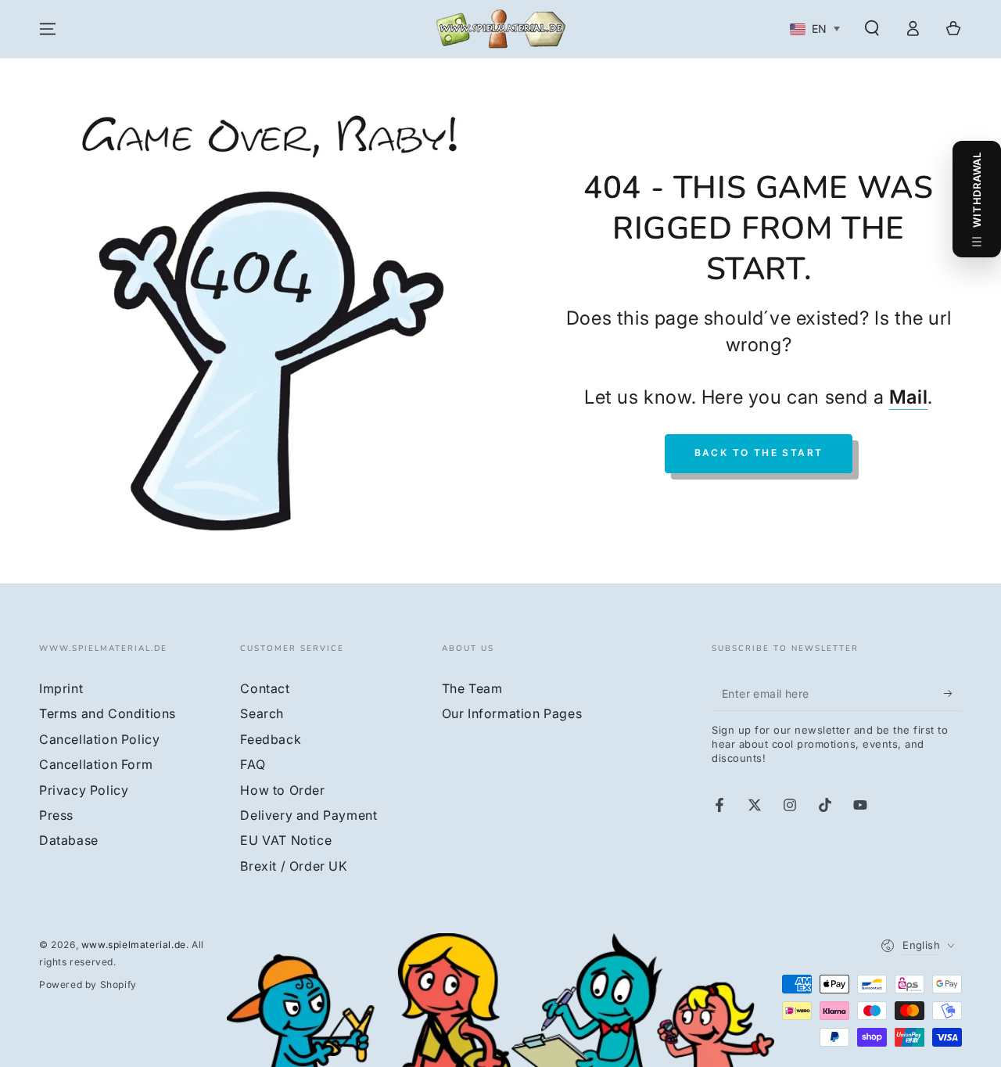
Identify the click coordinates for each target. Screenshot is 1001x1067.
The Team (472, 688)
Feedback (270, 739)
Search (262, 713)
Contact (264, 688)
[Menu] (47, 29)
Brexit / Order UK (293, 866)
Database (69, 840)
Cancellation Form (95, 764)
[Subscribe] (953, 693)
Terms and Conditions (107, 713)
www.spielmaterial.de (133, 944)
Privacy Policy (83, 790)
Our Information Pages (512, 713)
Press (56, 815)
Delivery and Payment (308, 815)
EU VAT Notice (286, 840)
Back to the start (758, 452)
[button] (872, 28)
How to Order (282, 790)
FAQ (252, 764)
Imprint (61, 688)
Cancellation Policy (99, 739)
